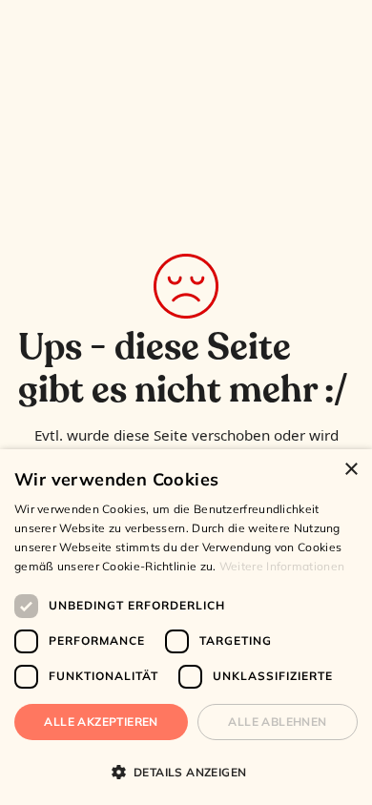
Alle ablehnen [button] (277, 721)
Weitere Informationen (281, 566)
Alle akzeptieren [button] (100, 721)
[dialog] (186, 627)
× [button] (350, 470)
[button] (186, 771)
